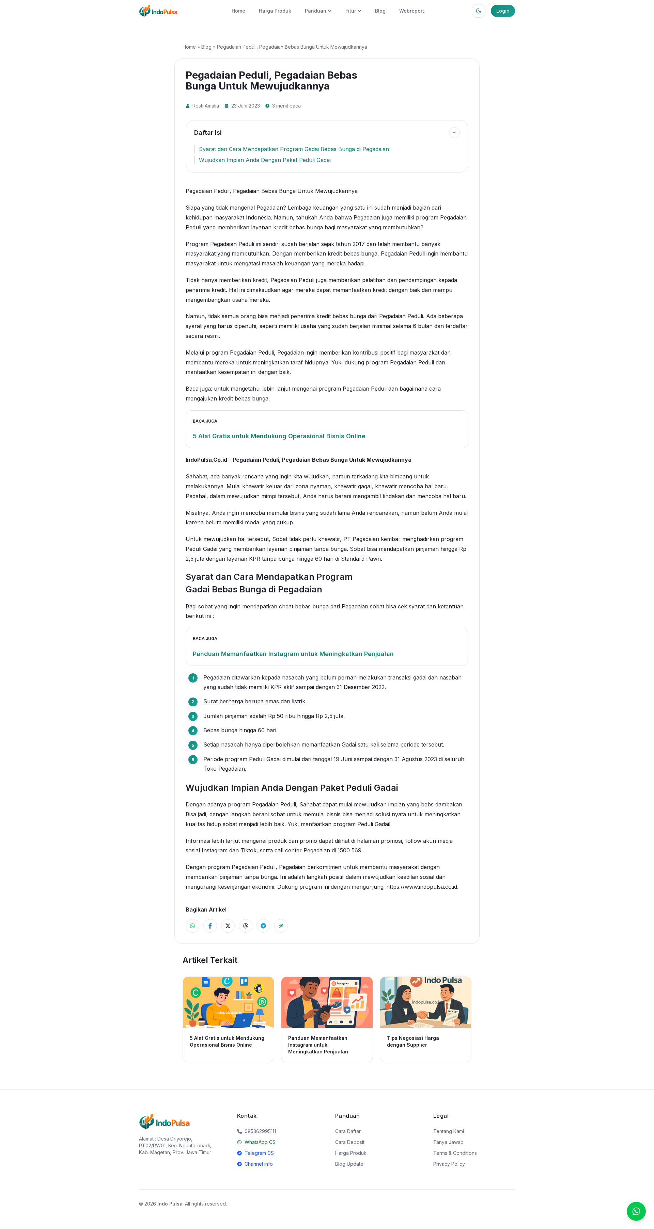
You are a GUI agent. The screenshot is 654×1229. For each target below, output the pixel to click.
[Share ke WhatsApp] (192, 926)
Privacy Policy (449, 1164)
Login (503, 11)
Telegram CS (259, 1153)
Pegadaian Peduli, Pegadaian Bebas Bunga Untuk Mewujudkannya (322, 459)
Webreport (411, 11)
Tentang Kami (448, 1131)
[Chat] (636, 1211)
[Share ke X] (228, 926)
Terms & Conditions (455, 1153)
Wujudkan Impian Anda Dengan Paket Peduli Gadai (265, 160)
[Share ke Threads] (245, 926)
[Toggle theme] (478, 11)
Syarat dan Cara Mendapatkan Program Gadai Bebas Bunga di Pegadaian (294, 149)
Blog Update (349, 1164)
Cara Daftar (348, 1131)
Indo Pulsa (170, 1204)
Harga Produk (275, 11)
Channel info (259, 1164)
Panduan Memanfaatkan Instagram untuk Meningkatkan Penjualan (293, 653)
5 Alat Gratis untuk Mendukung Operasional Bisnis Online (279, 436)
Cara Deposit (349, 1142)
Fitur (350, 11)
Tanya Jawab (448, 1142)
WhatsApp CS (260, 1142)
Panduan (315, 11)
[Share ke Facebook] (210, 926)
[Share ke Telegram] (263, 926)
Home (238, 11)
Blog (380, 11)
